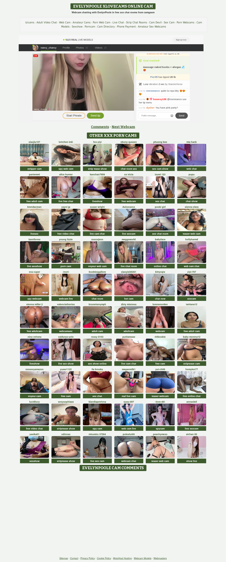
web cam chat (191, 266)
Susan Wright (97, 206)
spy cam (97, 428)
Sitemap (63, 558)
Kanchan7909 (97, 174)
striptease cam (191, 363)
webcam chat (128, 461)
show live (191, 461)
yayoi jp (65, 206)
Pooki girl (160, 206)
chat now (160, 298)
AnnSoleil (191, 401)
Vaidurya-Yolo (66, 336)
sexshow (34, 461)
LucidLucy (34, 401)
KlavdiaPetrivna (97, 401)
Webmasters (160, 558)
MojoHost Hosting (122, 558)
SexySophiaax (66, 401)
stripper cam (34, 168)
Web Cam (64, 22)
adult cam (97, 331)
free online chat (192, 396)
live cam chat (97, 233)
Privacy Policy (87, 558)
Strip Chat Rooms (136, 22)
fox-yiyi (97, 141)
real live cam (129, 396)
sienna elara (192, 206)
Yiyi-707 (191, 271)
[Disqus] (113, 514)
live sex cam (97, 461)
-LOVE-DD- (160, 401)
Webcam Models (142, 558)
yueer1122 (66, 369)
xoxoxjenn (97, 239)
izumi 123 (160, 174)
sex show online (97, 363)
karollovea (34, 239)
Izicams (29, 22)
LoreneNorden (160, 304)
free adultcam (34, 331)
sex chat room (160, 233)
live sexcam (128, 233)
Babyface (160, 239)
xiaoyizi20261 (128, 271)
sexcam (191, 298)
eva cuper (34, 271)
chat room (97, 298)
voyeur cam (34, 396)
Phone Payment (126, 26)
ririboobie (160, 336)
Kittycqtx (160, 271)
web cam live (128, 428)
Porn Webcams (185, 22)
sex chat (160, 201)
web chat (191, 168)
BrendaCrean (34, 206)
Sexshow (77, 26)
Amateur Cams (82, 22)
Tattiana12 (191, 304)
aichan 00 (191, 434)
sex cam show (160, 168)
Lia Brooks (97, 369)
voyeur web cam (97, 266)
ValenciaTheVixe (66, 304)
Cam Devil (155, 22)
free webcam (129, 201)
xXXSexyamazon (34, 369)
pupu (192, 174)
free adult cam (34, 201)
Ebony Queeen (129, 141)
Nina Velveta (34, 336)
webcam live (66, 298)
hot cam (128, 298)
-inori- (66, 271)
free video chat (65, 233)
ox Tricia (128, 174)
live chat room (129, 266)
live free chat (66, 201)
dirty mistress (128, 304)
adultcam (129, 331)
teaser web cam (191, 233)
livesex (34, 233)
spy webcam (34, 298)
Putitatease (128, 336)
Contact (74, 558)
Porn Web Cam (101, 22)
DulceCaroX (128, 206)
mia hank (191, 141)
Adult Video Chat (47, 22)
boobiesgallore (97, 271)
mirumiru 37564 (97, 434)
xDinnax (65, 434)
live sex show (66, 363)
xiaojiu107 (34, 141)
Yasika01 (34, 434)
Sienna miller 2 (34, 304)
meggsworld (129, 239)
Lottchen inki (66, 141)
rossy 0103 (97, 336)
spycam (160, 428)
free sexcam (191, 428)
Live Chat (118, 22)
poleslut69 (129, 434)
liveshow (97, 201)
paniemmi (34, 174)
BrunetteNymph (97, 304)
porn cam (66, 266)
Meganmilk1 (129, 369)
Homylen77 (191, 369)
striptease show (66, 428)
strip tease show (97, 168)
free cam (160, 363)
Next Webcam (123, 127)
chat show (192, 201)
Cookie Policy (104, 558)
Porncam (90, 26)
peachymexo (160, 434)
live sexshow (34, 266)
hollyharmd (191, 239)
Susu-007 (129, 401)
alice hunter (66, 174)
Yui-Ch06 (160, 369)
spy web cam (66, 168)
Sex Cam (169, 22)
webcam (160, 331)
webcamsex (65, 331)
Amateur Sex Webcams (152, 26)
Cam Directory (106, 26)
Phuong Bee (160, 141)
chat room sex (129, 168)
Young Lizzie (66, 239)
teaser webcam (160, 396)
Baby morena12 (191, 336)
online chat (160, 266)
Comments (100, 127)
